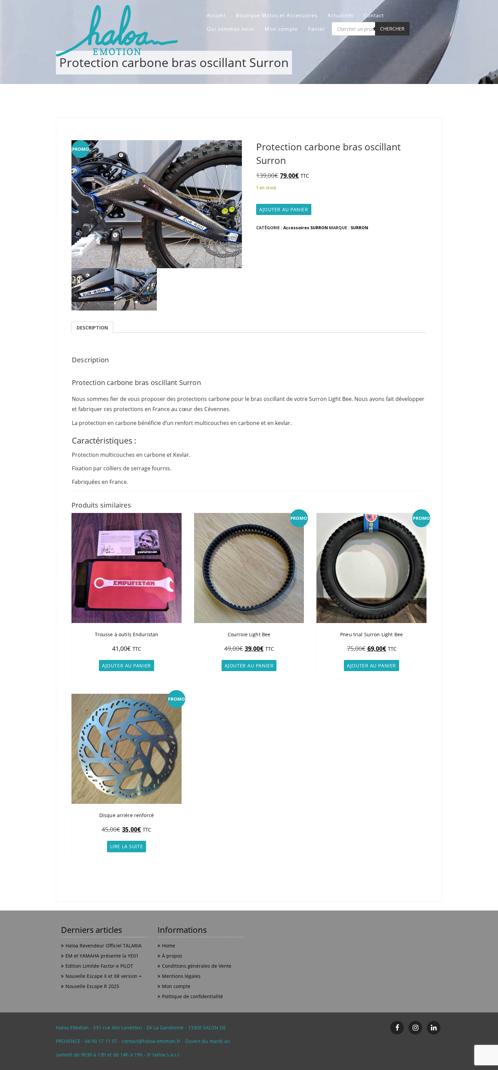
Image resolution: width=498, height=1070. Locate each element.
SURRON (359, 228)
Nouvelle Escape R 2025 (92, 986)
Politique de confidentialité (192, 996)
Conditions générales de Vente (196, 966)
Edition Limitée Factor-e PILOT (99, 966)
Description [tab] (92, 327)
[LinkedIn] (433, 1027)
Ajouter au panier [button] (126, 665)
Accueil (216, 15)
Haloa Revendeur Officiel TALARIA (103, 945)
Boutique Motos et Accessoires (276, 15)
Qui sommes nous (230, 28)
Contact (374, 15)
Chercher (392, 28)
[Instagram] (415, 1027)
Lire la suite (126, 846)
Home (168, 945)
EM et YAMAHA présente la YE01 (102, 956)
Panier (316, 28)
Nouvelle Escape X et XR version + (103, 976)
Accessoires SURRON (305, 228)
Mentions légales (181, 976)
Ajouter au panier (283, 209)
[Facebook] (397, 1027)
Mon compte (281, 28)
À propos (172, 956)
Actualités (341, 15)
